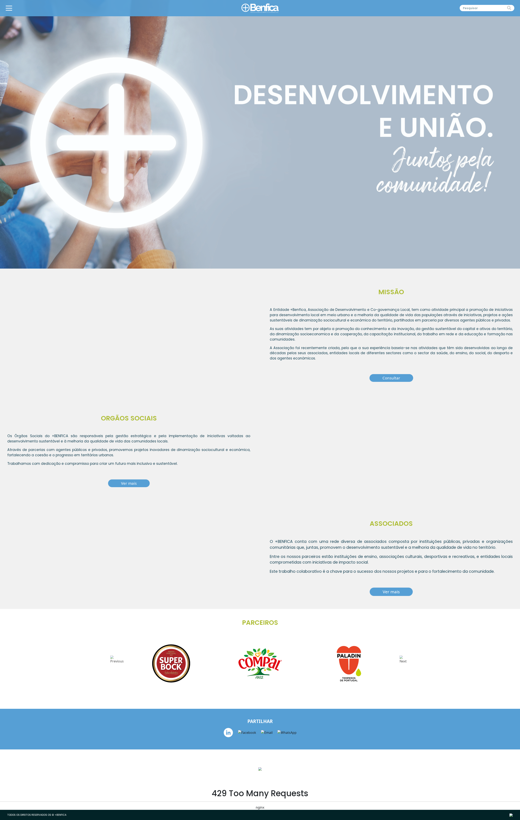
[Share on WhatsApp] (287, 732)
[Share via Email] (267, 732)
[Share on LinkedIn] (228, 732)
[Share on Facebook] (247, 732)
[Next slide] (403, 663)
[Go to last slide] (117, 663)
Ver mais (129, 483)
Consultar (391, 377)
